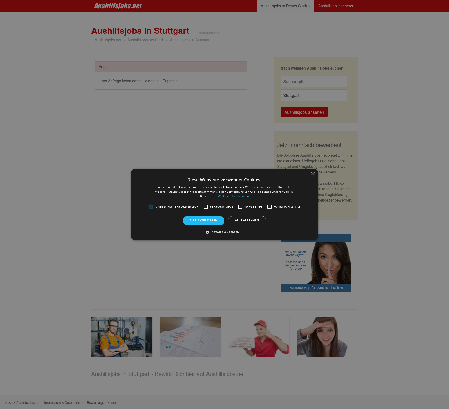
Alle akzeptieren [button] (203, 220)
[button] (225, 232)
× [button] (313, 173)
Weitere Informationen (233, 196)
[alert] (224, 204)
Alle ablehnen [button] (247, 220)
